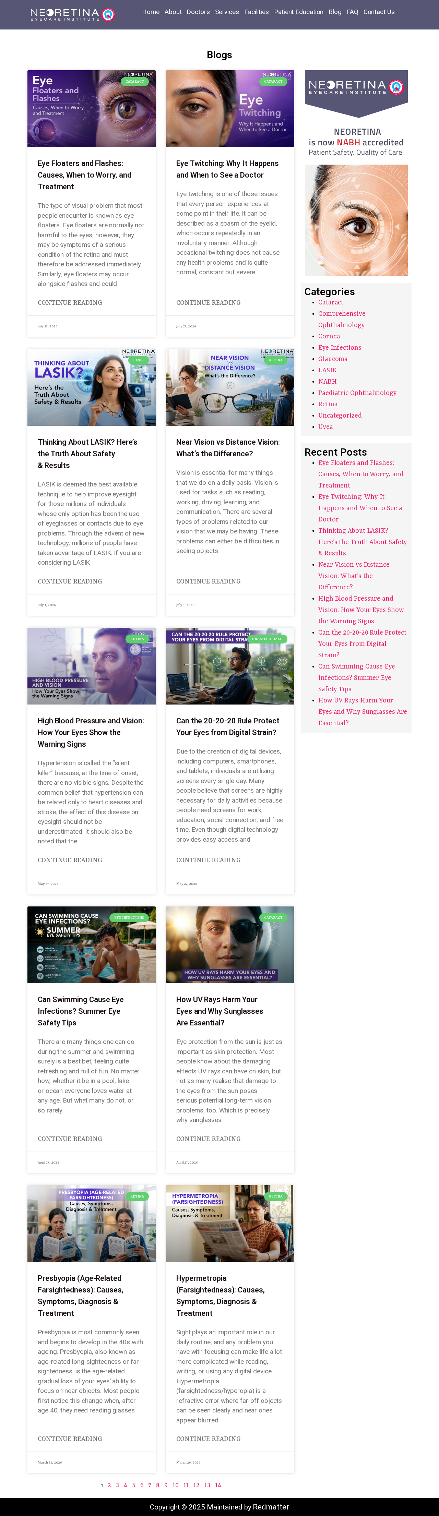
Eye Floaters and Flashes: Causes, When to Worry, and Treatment (84, 175)
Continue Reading (70, 303)
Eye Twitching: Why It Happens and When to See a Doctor (360, 508)
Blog (335, 12)
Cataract (330, 302)
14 (218, 1485)
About (173, 12)
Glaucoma (333, 359)
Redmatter (271, 1507)
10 (176, 1485)
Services (227, 12)
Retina (327, 404)
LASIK (327, 370)
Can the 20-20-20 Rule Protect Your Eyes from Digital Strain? (362, 644)
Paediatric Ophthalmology (357, 393)
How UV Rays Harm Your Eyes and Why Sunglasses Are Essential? (219, 1011)
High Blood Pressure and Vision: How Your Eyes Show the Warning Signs (91, 732)
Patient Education (298, 12)
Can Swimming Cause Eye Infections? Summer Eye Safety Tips (81, 1011)
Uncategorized (340, 416)
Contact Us (379, 12)
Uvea (325, 427)
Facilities (256, 12)
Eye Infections (339, 348)
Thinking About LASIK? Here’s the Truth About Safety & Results (88, 454)
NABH (327, 382)
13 (207, 1485)
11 (186, 1485)
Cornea (329, 336)
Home (150, 12)
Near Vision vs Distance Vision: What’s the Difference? (354, 576)
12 (196, 1485)
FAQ (352, 12)
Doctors (198, 12)
